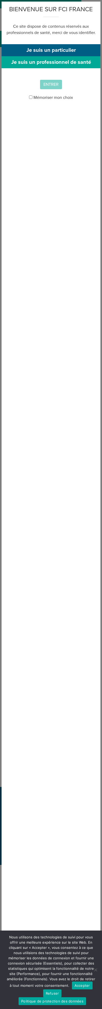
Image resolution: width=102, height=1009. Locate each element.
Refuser (52, 993)
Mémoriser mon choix (52, 97)
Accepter (82, 985)
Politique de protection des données (52, 1001)
